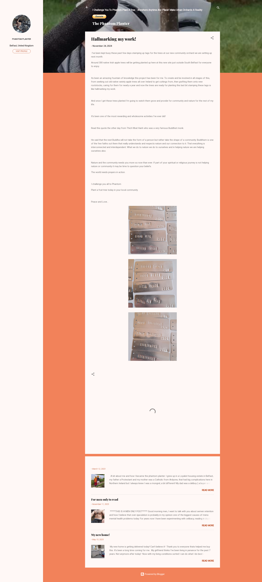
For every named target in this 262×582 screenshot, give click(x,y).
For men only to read (104, 499)
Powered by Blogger (154, 574)
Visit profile (21, 51)
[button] (212, 38)
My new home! (100, 535)
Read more (208, 490)
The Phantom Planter (110, 23)
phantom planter (21, 39)
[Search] (218, 8)
